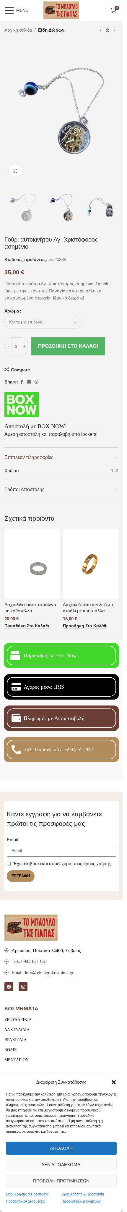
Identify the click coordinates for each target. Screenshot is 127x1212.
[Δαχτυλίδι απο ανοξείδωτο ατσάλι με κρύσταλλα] (90, 564)
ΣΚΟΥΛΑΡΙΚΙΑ (18, 1019)
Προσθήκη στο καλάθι (68, 346)
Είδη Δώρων (51, 30)
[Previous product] (100, 30)
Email (12, 839)
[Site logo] (61, 9)
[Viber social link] (36, 382)
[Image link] (31, 927)
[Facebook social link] (21, 382)
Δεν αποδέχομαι (61, 1164)
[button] (114, 1082)
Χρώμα (11, 310)
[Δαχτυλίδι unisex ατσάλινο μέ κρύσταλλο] (32, 564)
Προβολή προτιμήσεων (61, 1180)
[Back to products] (107, 30)
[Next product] (114, 30)
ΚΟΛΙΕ (10, 1050)
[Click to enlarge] (15, 170)
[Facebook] (8, 986)
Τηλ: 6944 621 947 (29, 961)
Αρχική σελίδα (18, 30)
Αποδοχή (61, 1148)
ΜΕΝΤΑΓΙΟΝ (16, 1060)
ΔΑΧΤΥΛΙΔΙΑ (17, 1029)
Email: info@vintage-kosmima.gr (43, 972)
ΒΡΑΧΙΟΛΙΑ (15, 1040)
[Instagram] (23, 986)
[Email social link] (29, 382)
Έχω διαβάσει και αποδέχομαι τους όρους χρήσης (62, 863)
